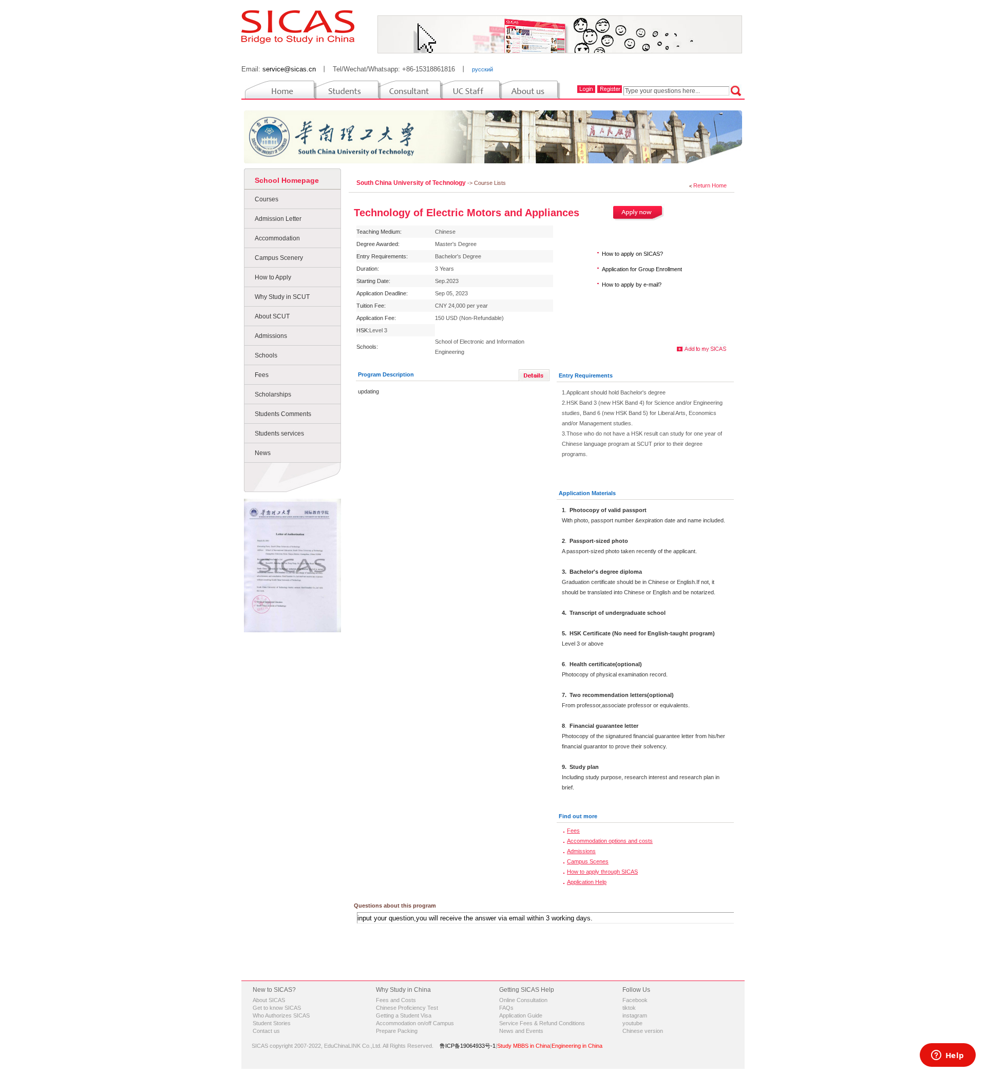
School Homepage (287, 180)
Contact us (266, 1031)
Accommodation (277, 238)
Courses (266, 199)
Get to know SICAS (277, 1008)
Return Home (710, 185)
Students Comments (283, 414)
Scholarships (273, 394)
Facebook (635, 1000)
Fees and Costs (396, 1000)
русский (482, 69)
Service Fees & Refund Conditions (542, 1023)
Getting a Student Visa (403, 1015)
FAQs (506, 1008)
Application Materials (587, 493)
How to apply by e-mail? (631, 284)
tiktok (629, 1008)
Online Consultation (523, 1000)
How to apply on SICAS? (632, 254)
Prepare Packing (397, 1031)
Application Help (586, 882)
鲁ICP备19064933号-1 (468, 1046)
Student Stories (272, 1023)
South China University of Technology (411, 182)
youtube (632, 1023)
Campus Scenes (588, 861)
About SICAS (269, 1000)
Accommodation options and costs (610, 841)
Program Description (386, 374)
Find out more (578, 816)
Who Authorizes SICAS (281, 1015)
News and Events (521, 1031)
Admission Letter (278, 218)
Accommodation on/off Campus (415, 1023)
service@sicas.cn (289, 69)
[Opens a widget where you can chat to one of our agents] (947, 1056)
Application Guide (520, 1015)
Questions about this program (395, 905)
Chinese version (642, 1031)
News (263, 453)
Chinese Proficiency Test (407, 1008)
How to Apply (273, 277)
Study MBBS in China (523, 1046)
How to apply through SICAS (602, 872)
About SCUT (272, 316)
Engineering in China (577, 1046)
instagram (634, 1015)
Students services (279, 433)
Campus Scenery (279, 257)
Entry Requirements (586, 375)
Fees (262, 375)
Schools (266, 355)
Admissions (271, 336)
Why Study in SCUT (282, 296)
